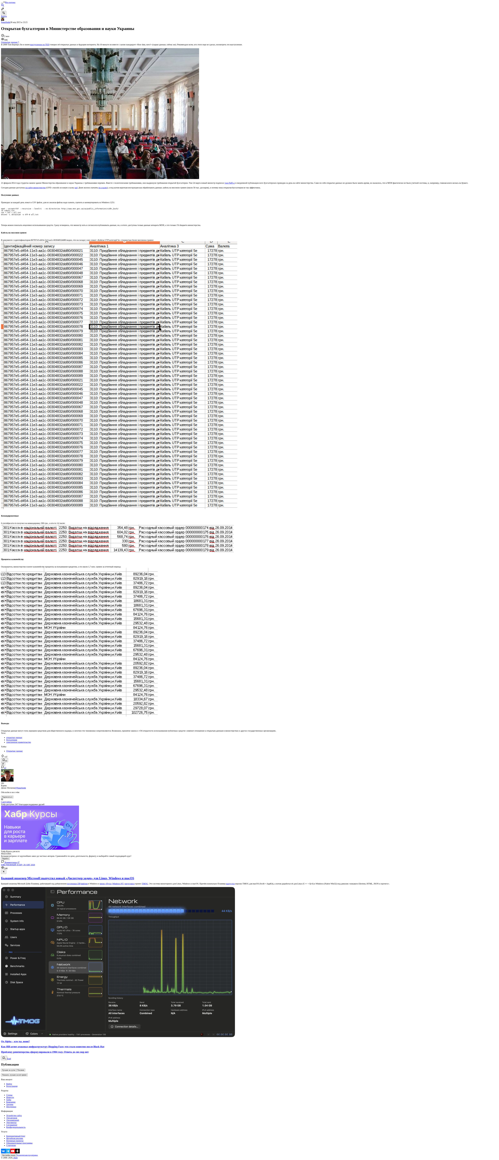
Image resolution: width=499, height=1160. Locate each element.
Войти (9, 1084)
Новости (10, 1097)
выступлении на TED (39, 44)
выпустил (230, 884)
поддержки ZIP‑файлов (77, 884)
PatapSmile (5, 22)
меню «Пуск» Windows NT (111, 884)
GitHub (8, 802)
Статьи (9, 1095)
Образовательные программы (19, 1143)
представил (129, 884)
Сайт (3, 802)
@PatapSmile (20, 788)
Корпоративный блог (15, 1136)
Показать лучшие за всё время (14, 1075)
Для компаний (12, 1120)
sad (76, 188)
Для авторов (11, 1118)
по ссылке (103, 188)
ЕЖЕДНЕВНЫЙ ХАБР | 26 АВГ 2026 (18, 865)
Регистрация (11, 1086)
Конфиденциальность (15, 1127)
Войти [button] (4, 16)
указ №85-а (230, 183)
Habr (15, 1158)
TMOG (145, 884)
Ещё (9, 1059)
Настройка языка (8, 1155)
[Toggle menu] (2, 3)
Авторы (9, 1104)
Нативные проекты (14, 1141)
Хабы (8, 1100)
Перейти (5, 859)
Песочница (11, 1107)
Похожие (20, 1070)
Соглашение (11, 1125)
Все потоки (10, 2)
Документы (11, 1122)
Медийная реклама (14, 1138)
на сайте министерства (35, 188)
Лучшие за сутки (8, 1070)
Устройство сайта (14, 1115)
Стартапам (11, 1145)
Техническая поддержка (27, 1155)
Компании (10, 1102)
